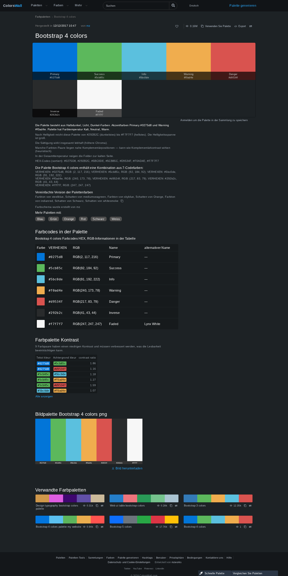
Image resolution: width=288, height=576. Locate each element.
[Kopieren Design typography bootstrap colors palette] (97, 505)
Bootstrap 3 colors (195, 505)
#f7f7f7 (40, 321)
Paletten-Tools (77, 557)
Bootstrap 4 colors (195, 526)
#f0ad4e (40, 288)
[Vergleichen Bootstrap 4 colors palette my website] (102, 526)
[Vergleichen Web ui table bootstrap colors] (176, 505)
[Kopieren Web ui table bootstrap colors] (171, 505)
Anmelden (186, 120)
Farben (58, 5)
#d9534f (40, 299)
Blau (40, 219)
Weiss (116, 219)
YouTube (137, 568)
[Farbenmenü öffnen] (67, 6)
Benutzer (161, 557)
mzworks (176, 562)
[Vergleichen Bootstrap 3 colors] (250, 505)
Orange (69, 219)
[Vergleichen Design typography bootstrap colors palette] (102, 505)
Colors (12, 6)
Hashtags (147, 557)
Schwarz (98, 219)
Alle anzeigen (44, 396)
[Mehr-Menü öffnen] (46, 6)
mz (88, 25)
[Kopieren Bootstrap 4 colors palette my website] (97, 526)
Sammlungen (95, 557)
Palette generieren (242, 5)
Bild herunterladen (128, 468)
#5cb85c (40, 265)
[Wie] (177, 26)
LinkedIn (160, 568)
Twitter (127, 568)
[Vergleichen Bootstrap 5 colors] (176, 526)
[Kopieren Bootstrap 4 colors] (122, 201)
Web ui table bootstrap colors (127, 505)
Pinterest (148, 568)
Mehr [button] (78, 5)
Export (241, 26)
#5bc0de (40, 276)
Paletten (36, 5)
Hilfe (229, 557)
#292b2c (40, 310)
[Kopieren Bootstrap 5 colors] (171, 526)
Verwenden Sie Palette (217, 26)
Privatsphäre (176, 557)
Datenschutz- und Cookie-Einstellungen (129, 562)
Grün (53, 219)
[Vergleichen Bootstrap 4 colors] (251, 26)
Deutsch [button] (194, 5)
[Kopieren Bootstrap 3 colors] (245, 505)
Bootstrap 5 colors (121, 526)
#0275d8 (40, 254)
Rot (83, 219)
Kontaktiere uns (214, 557)
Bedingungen (194, 557)
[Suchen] (173, 6)
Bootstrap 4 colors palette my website (58, 526)
